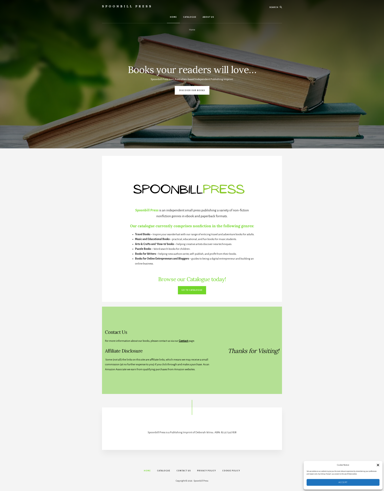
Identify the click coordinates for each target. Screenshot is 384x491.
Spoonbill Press (127, 6)
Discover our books (192, 90)
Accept (343, 482)
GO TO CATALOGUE (192, 290)
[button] (378, 465)
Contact (183, 340)
